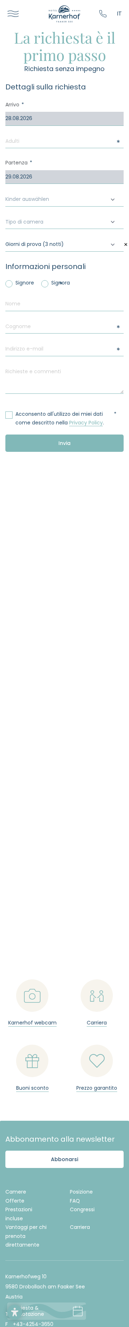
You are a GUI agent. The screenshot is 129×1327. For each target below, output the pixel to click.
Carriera (80, 1227)
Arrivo (12, 104)
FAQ (75, 1200)
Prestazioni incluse (18, 1214)
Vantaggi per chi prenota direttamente (26, 1236)
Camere (15, 1191)
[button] (14, 1312)
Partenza (16, 162)
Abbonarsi (64, 1159)
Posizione (81, 1191)
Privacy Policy (86, 422)
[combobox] (64, 200)
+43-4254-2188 (104, 13)
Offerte (14, 1200)
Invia (64, 443)
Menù (11, 13)
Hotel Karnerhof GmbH (64, 13)
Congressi (82, 1209)
